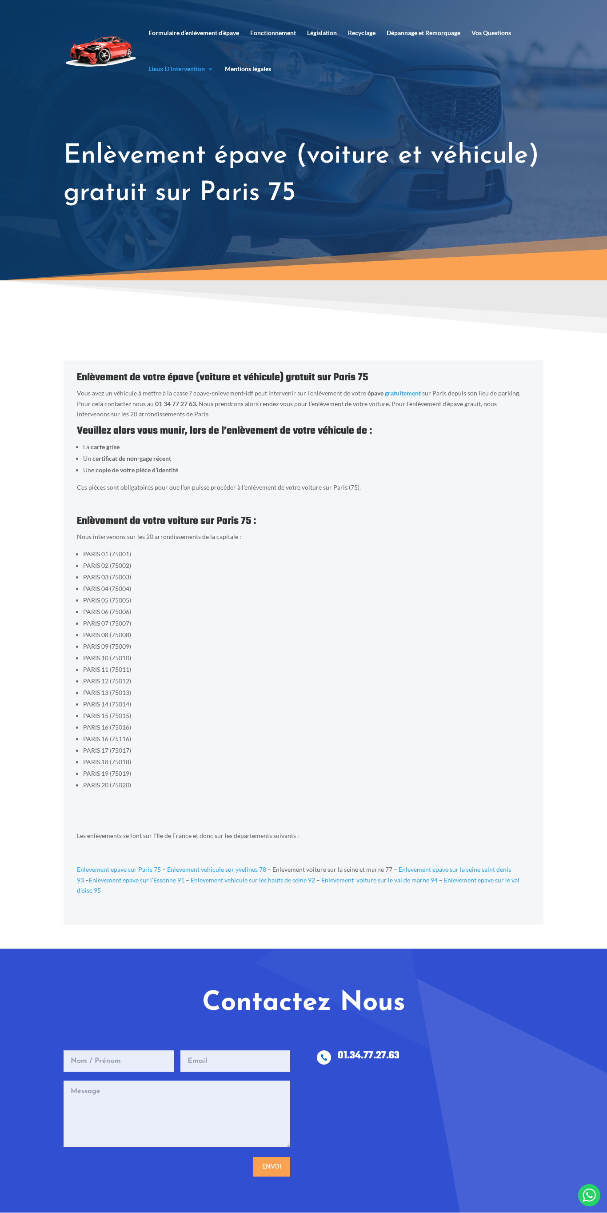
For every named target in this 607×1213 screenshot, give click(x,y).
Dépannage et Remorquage (423, 33)
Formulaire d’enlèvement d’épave (193, 33)
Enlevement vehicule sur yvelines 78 (216, 869)
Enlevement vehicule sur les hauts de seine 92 (253, 880)
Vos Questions (491, 33)
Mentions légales (248, 69)
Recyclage (361, 33)
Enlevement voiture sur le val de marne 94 (379, 880)
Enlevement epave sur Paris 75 (119, 869)
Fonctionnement (273, 33)
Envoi (271, 1166)
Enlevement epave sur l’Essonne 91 (136, 880)
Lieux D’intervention (176, 69)
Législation (322, 33)
